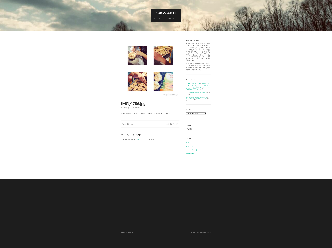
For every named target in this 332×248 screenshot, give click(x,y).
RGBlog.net (166, 12)
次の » (173, 124)
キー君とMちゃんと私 (193, 83)
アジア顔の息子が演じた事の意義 (196, 92)
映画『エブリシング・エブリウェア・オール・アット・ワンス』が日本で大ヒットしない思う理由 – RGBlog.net (198, 86)
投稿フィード (190, 146)
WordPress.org (190, 153)
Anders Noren (201, 232)
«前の (127, 124)
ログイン (141, 139)
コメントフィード (191, 150)
